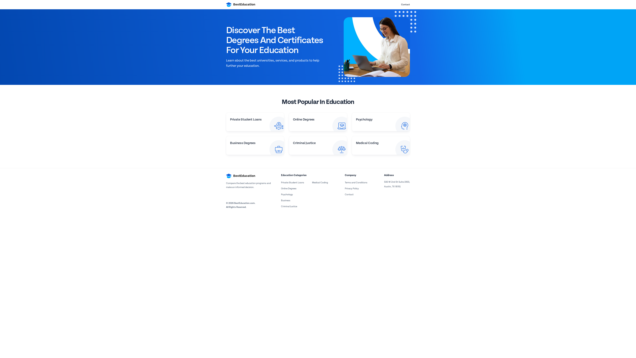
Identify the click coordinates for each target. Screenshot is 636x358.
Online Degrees (288, 188)
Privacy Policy (352, 188)
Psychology (287, 194)
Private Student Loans (292, 182)
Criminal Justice (289, 206)
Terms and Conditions (356, 182)
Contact (405, 4)
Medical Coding (320, 182)
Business (285, 200)
